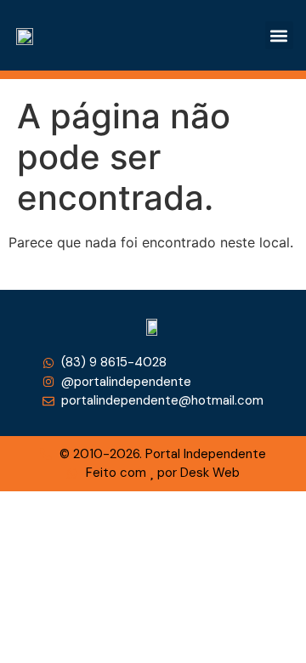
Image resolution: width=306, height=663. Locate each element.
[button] (279, 35)
